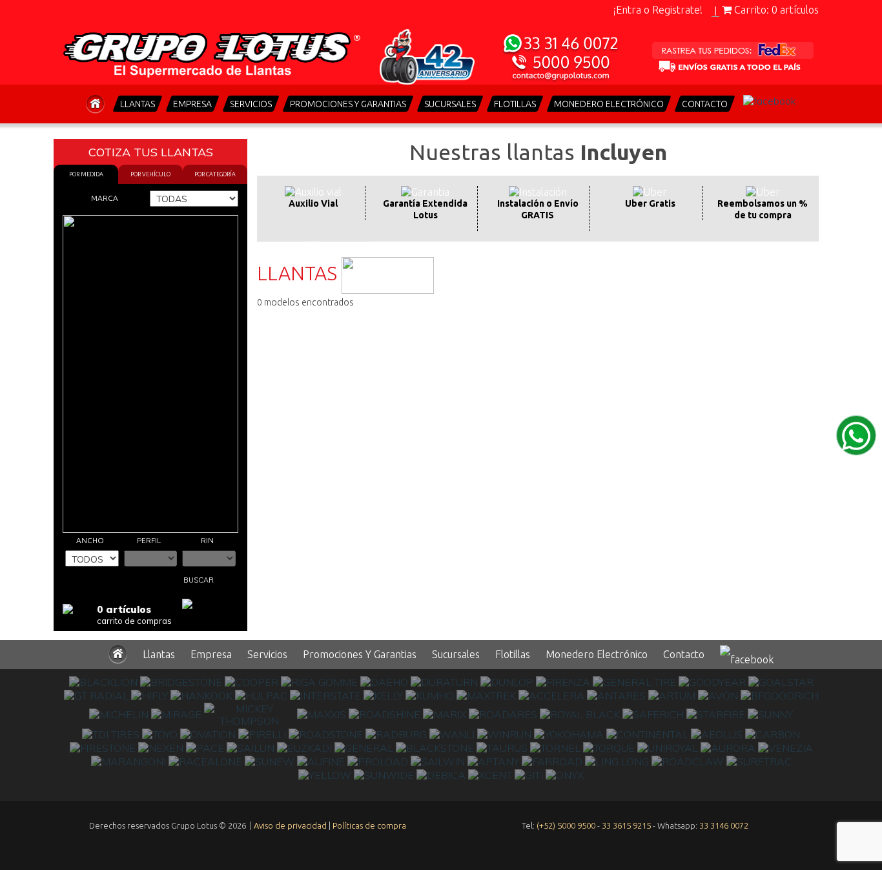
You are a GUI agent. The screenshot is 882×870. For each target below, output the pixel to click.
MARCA (104, 198)
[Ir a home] (211, 51)
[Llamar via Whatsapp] (561, 57)
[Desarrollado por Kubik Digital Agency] (441, 847)
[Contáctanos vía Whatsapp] (856, 435)
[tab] (313, 209)
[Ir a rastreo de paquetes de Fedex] (732, 57)
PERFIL (149, 540)
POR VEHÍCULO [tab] (150, 174)
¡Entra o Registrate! (658, 10)
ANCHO (90, 540)
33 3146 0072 (723, 825)
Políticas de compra (369, 825)
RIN (207, 540)
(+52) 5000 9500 (566, 825)
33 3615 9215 (626, 825)
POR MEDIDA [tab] (86, 174)
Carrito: (775, 10)
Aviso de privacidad (290, 825)
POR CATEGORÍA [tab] (215, 174)
